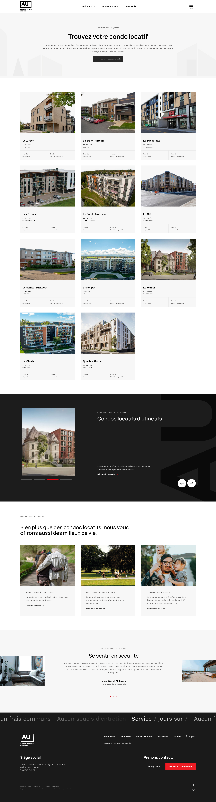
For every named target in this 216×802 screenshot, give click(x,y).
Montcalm (108, 743)
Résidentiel (109, 736)
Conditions (46, 786)
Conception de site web (56, 789)
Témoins (37, 786)
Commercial (126, 736)
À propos (190, 736)
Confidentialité (25, 786)
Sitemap (55, 786)
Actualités (163, 736)
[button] (191, 5)
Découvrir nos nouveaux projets (108, 59)
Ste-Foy (117, 743)
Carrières (177, 736)
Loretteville (126, 743)
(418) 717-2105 (28, 770)
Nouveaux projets (145, 736)
